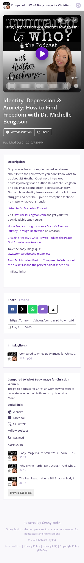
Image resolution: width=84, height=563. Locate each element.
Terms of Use (13, 546)
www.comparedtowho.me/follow (29, 254)
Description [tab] (16, 162)
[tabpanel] (42, 224)
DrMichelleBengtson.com (30, 215)
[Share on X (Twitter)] (22, 309)
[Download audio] (53, 309)
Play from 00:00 (21, 327)
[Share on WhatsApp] (32, 309)
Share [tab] (12, 300)
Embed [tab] (24, 300)
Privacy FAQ (50, 546)
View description (21, 132)
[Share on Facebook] (12, 309)
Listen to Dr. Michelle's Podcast (27, 208)
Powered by (33, 523)
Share (45, 132)
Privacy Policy (32, 546)
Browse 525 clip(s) (21, 492)
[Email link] (43, 309)
